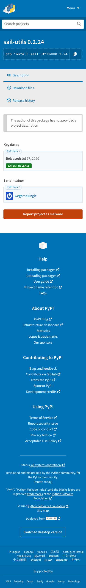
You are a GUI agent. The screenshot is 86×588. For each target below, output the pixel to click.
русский (36, 560)
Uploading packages (41, 275)
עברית (48, 560)
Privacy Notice (41, 435)
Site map (43, 510)
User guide (41, 281)
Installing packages (41, 269)
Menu (71, 8)
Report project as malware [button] (43, 214)
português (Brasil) (73, 552)
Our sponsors (43, 342)
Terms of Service (41, 417)
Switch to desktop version (43, 532)
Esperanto (62, 560)
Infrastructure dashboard (41, 324)
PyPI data (12, 151)
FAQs (43, 293)
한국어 (76, 560)
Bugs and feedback (43, 368)
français (42, 552)
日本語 (55, 552)
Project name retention (41, 287)
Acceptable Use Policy (41, 440)
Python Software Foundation (53, 496)
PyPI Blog (41, 319)
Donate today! (43, 482)
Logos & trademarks (43, 336)
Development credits (41, 391)
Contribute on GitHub (41, 374)
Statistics (43, 330)
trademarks (35, 494)
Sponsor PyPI (43, 385)
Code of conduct (41, 429)
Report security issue (43, 423)
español (28, 552)
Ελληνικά (40, 556)
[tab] (43, 75)
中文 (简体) (69, 556)
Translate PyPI (41, 379)
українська (24, 556)
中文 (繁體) (20, 560)
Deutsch (54, 556)
